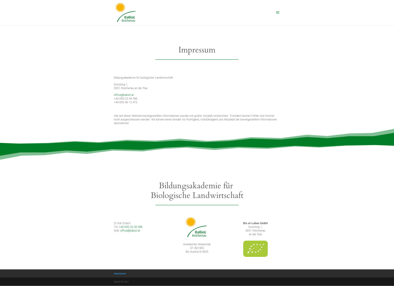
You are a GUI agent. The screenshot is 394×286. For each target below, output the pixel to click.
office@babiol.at (124, 95)
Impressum (120, 273)
